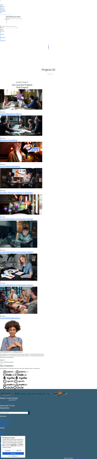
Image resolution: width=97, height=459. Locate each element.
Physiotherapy (3, 424)
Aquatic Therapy (4, 421)
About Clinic (3, 431)
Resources (2, 9)
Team (1, 434)
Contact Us (2, 11)
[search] (1, 12)
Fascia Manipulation (5, 419)
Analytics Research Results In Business (16, 192)
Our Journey (3, 432)
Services (2, 8)
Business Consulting (8, 140)
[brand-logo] (48, 24)
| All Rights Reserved (79, 458)
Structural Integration (5, 422)
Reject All (19, 450)
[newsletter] (29, 413)
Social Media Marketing (10, 166)
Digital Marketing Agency (11, 114)
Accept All (13, 453)
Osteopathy (3, 426)
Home (1, 5)
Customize (7, 450)
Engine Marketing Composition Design (16, 219)
